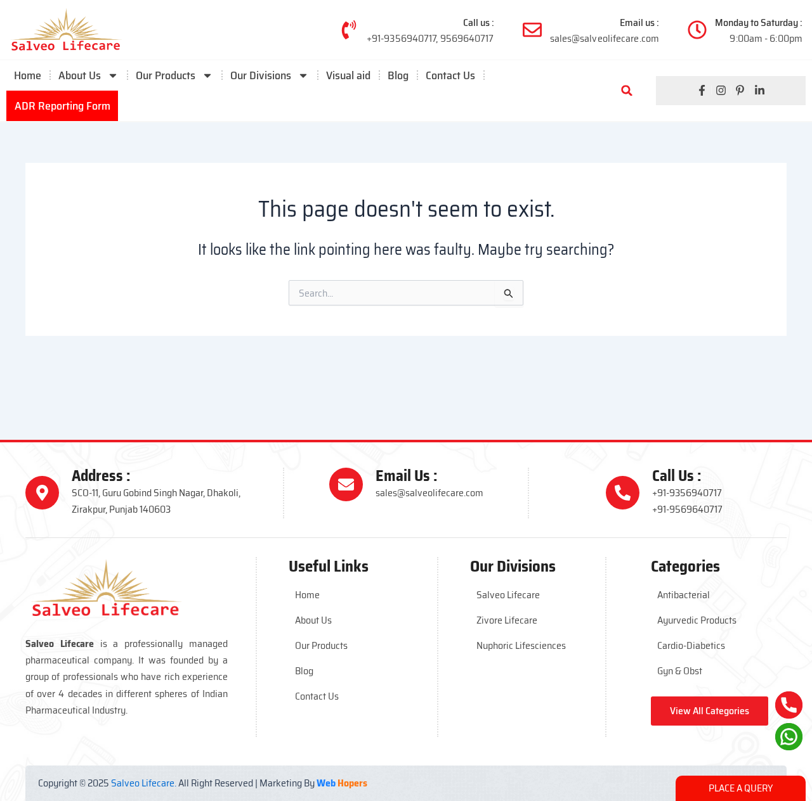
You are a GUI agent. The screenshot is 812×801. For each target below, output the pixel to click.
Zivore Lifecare (506, 620)
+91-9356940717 (687, 493)
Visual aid (348, 75)
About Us (79, 75)
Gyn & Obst (679, 671)
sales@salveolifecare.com (604, 38)
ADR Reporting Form (62, 106)
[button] (627, 90)
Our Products (321, 645)
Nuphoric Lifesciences (521, 645)
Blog (398, 75)
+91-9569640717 (687, 509)
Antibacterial (683, 595)
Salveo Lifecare (508, 595)
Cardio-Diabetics (691, 645)
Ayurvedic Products (697, 620)
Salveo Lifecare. (143, 783)
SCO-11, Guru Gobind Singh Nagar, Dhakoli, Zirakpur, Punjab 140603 (156, 501)
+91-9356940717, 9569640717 (430, 38)
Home (27, 75)
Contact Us (450, 75)
